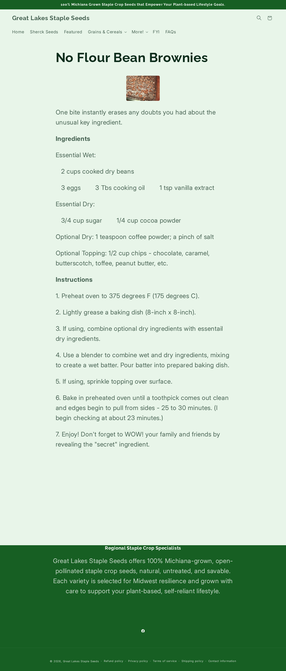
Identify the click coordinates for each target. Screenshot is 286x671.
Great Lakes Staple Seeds (81, 661)
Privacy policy (138, 661)
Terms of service (165, 661)
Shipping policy (192, 661)
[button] (107, 32)
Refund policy (113, 661)
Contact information (222, 661)
